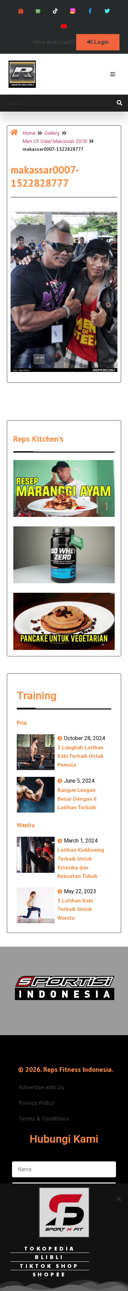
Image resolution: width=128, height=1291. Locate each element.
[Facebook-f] (90, 11)
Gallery (52, 133)
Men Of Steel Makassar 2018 (55, 141)
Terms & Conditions (44, 1118)
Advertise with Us (41, 1087)
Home (29, 133)
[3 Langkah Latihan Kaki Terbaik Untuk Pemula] (36, 752)
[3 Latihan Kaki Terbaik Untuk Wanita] (36, 905)
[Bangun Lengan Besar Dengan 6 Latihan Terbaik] (36, 795)
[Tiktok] (55, 11)
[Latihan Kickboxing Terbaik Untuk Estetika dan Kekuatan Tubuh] (36, 854)
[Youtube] (64, 26)
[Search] (119, 103)
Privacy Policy (36, 1103)
